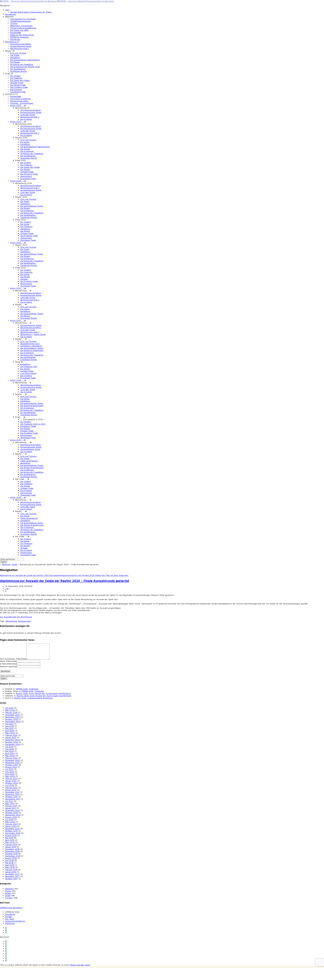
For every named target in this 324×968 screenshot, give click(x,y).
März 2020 (10, 822)
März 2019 (10, 842)
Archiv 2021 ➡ (18, 320)
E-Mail (8, 664)
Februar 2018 (11, 869)
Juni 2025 (9, 726)
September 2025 (13, 721)
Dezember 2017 (12, 874)
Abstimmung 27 (12, 41)
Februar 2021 (11, 806)
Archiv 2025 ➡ (18, 121)
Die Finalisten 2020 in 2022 (32, 424)
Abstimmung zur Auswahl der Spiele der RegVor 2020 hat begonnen (31, 575)
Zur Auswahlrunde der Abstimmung (16, 617)
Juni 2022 (9, 785)
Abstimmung (11, 621)
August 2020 (11, 817)
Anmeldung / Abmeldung (31, 346)
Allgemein (6, 564)
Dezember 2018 (12, 849)
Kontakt (8, 916)
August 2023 (11, 767)
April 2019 (9, 840)
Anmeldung (15, 57)
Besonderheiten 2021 (30, 343)
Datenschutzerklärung (15, 921)
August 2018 (11, 858)
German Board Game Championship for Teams (31, 12)
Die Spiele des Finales (20, 80)
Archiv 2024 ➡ (18, 181)
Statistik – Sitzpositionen (22, 103)
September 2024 (13, 744)
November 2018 (12, 851)
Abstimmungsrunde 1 (19, 48)
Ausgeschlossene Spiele (20, 46)
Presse (8, 891)
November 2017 (12, 876)
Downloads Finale (18, 92)
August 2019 (11, 835)
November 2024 (12, 740)
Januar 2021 (10, 808)
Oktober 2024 (11, 742)
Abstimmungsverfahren (20, 44)
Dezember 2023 (12, 760)
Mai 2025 (9, 728)
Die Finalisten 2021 (28, 366)
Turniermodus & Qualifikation (23, 28)
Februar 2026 (11, 712)
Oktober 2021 (11, 797)
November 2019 (12, 828)
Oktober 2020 (11, 812)
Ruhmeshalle (15, 32)
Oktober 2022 (11, 783)
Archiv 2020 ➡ (18, 380)
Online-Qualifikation (29, 461)
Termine (13, 23)
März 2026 (10, 710)
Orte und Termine (18, 53)
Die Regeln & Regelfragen (32, 350)
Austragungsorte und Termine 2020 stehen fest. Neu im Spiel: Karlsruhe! (95, 575)
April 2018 (9, 865)
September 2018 (12, 856)
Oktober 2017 (11, 879)
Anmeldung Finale (28, 426)
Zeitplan (24, 279)
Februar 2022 (11, 787)
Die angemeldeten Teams (31, 206)
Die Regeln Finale (18, 85)
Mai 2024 (9, 751)
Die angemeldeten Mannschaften (25, 60)
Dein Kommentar (13, 659)
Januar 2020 (10, 826)
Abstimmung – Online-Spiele (33, 334)
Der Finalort (15, 76)
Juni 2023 (9, 771)
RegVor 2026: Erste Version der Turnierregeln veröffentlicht (43, 693)
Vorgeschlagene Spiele (30, 449)
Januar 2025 (10, 737)
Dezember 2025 (12, 715)
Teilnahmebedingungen (20, 21)
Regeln (8, 893)
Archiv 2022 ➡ (18, 288)
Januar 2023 (10, 781)
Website (8, 666)
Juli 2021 (9, 801)
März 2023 (10, 776)
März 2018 (10, 867)
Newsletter (15, 39)
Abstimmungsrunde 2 (29, 117)
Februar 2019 (11, 844)
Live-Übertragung (28, 373)
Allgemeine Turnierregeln (21, 26)
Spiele (14, 564)
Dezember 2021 (12, 792)
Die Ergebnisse (27, 151)
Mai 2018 (9, 863)
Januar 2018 (10, 872)
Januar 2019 (10, 847)
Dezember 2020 (12, 810)
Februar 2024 (11, 758)
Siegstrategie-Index (19, 101)
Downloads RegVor (18, 71)
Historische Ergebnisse (20, 98)
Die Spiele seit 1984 (19, 30)
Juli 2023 (9, 769)
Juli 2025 (9, 724)
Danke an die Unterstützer (22, 35)
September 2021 (12, 799)
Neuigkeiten (10, 14)
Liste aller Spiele (27, 115)
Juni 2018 (9, 860)
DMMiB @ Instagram (19, 37)
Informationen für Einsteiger (23, 19)
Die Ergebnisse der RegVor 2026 (25, 67)
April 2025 (9, 730)
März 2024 (10, 756)
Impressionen (16, 89)
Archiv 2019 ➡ (18, 440)
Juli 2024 (9, 746)
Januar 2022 (10, 790)
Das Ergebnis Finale (19, 87)
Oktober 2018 (11, 853)
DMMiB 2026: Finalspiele (27, 689)
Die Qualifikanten (18, 69)
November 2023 (12, 762)
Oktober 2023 (11, 765)
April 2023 (9, 774)
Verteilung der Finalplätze (21, 64)
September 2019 (12, 833)
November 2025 (12, 717)
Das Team (9, 919)
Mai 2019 (9, 838)
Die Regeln (15, 62)
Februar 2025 (11, 735)
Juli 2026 (9, 708)
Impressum (10, 923)
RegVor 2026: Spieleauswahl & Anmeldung (33, 698)
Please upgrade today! (80, 965)
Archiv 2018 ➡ (18, 497)
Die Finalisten (16, 78)
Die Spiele (14, 55)
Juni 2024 (9, 749)
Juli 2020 (9, 819)
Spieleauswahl (24, 621)
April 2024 (9, 753)
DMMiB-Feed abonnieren (11, 907)
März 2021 (10, 803)
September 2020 (13, 815)
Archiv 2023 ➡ (18, 242)
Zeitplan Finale (16, 82)
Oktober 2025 (11, 719)
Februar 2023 (11, 778)
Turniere (9, 898)
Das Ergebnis (26, 119)
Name (8, 661)
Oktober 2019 (11, 831)
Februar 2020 (11, 824)
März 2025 (10, 733)
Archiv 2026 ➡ (18, 105)
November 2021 (12, 794)
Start (7, 10)
